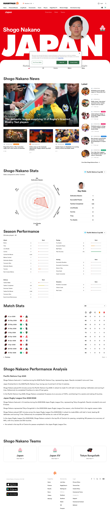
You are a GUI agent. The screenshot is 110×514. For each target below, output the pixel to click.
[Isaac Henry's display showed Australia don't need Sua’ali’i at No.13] (15, 141)
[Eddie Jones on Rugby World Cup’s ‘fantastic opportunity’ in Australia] (41, 141)
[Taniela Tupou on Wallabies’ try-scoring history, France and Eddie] (67, 141)
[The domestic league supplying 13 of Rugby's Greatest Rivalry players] (41, 105)
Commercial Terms (78, 492)
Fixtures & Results (13, 8)
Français (62, 508)
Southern (62, 498)
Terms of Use (76, 485)
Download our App (75, 8)
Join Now (62, 482)
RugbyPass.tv (63, 485)
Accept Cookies (73, 62)
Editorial (75, 505)
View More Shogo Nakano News (89, 162)
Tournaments (32, 8)
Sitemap (50, 498)
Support (75, 498)
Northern (62, 495)
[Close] (79, 53)
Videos (49, 495)
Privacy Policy (76, 482)
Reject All (62, 62)
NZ (61, 505)
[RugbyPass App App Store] (21, 485)
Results (49, 489)
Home (49, 482)
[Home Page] (11, 3)
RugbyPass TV (53, 8)
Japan (8, 12)
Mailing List (63, 489)
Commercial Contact (78, 502)
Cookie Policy (76, 489)
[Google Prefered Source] (21, 494)
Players (45, 8)
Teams (39, 8)
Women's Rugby (64, 8)
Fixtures (50, 485)
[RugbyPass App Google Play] (21, 489)
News (4, 8)
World (61, 502)
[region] (55, 59)
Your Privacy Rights (37, 62)
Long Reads (23, 8)
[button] (48, 12)
